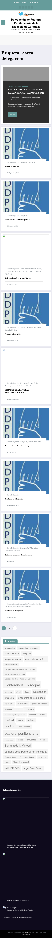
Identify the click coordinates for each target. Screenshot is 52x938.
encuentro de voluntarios (28, 548)
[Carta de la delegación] (26, 477)
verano (7, 762)
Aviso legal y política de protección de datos (17, 917)
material (29, 709)
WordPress (28, 932)
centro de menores (11, 664)
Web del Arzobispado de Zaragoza (18, 900)
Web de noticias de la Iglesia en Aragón (20, 910)
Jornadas (8, 709)
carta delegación (26, 97)
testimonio (42, 757)
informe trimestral (34, 442)
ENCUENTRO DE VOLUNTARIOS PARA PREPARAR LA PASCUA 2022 (26, 91)
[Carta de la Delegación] (26, 586)
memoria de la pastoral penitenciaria (15, 715)
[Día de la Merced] (26, 144)
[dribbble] (26, 7)
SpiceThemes (26, 934)
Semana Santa (19, 99)
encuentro (9, 697)
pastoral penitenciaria (21, 733)
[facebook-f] (20, 7)
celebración (24, 327)
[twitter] (23, 7)
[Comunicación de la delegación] (26, 198)
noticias (30, 720)
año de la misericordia (28, 648)
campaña (27, 653)
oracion (9, 726)
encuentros (9, 551)
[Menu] (3, 22)
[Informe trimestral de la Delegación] (26, 424)
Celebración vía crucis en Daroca (18, 278)
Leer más (12, 114)
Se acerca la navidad (13, 334)
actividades (11, 604)
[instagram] (29, 7)
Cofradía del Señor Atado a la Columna (19, 271)
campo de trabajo (13, 659)
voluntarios (27, 99)
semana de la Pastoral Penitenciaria (23, 386)
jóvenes (18, 710)
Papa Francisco (24, 726)
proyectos (31, 739)
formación (22, 703)
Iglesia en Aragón (39, 703)
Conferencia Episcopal (22, 684)
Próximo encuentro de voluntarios (18, 555)
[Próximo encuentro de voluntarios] (26, 530)
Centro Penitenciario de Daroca (30, 269)
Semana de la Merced (27, 162)
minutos (42, 715)
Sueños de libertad (27, 757)
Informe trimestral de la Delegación (19, 446)
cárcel (18, 692)
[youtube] (32, 7)
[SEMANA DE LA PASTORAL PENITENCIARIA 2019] (26, 365)
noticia (20, 720)
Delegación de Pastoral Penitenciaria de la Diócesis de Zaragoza (26, 23)
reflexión (43, 740)
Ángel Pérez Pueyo (32, 768)
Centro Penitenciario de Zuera (15, 674)
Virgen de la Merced (21, 762)
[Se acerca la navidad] (26, 309)
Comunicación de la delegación (17, 220)
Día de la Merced (12, 166)
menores (32, 714)
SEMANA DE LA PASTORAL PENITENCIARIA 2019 (17, 391)
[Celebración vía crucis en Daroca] (26, 251)
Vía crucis (8, 274)
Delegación (23, 216)
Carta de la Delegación (14, 611)
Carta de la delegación (14, 86)
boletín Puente (12, 653)
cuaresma (37, 271)
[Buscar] (48, 23)
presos (20, 740)
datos (27, 691)
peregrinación (9, 740)
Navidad (14, 330)
